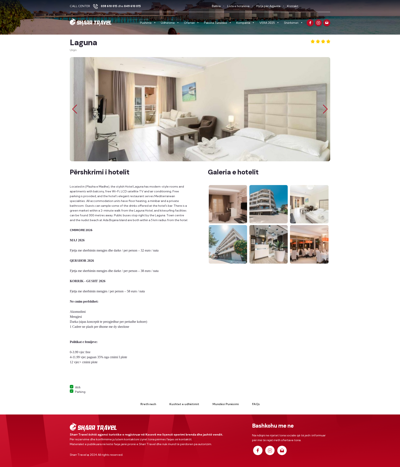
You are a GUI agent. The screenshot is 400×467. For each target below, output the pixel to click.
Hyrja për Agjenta (268, 6)
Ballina (216, 6)
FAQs (256, 404)
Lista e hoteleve (238, 6)
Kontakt (292, 6)
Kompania (243, 23)
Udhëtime (168, 23)
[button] (325, 109)
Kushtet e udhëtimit (184, 404)
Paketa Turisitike (215, 23)
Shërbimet (291, 23)
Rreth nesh (148, 404)
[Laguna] (228, 204)
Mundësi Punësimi (225, 404)
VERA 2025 (267, 23)
